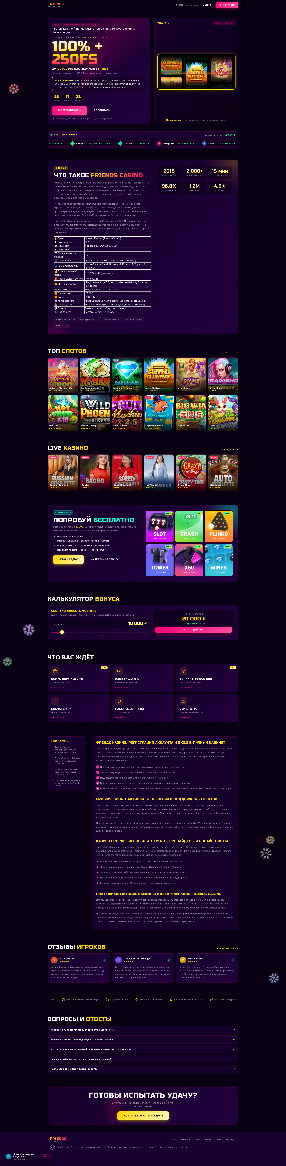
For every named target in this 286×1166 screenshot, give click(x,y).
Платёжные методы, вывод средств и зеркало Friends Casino (67, 783)
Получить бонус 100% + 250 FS (143, 1115)
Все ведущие (227, 449)
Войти (207, 4)
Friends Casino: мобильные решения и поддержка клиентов (67, 761)
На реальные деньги (105, 559)
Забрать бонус (67, 110)
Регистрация (227, 4)
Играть (46, 1156)
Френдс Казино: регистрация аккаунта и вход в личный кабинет (66, 750)
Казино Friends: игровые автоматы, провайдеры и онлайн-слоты (66, 772)
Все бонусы (102, 110)
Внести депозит (193, 629)
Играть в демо (68, 559)
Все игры (229, 352)
